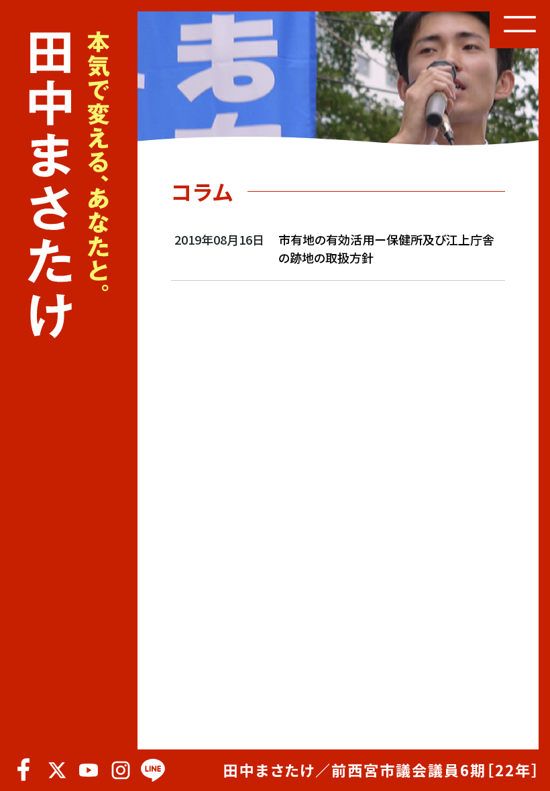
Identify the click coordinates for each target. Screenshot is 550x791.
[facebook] (24, 770)
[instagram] (120, 770)
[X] (56, 770)
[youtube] (88, 770)
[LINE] (153, 770)
